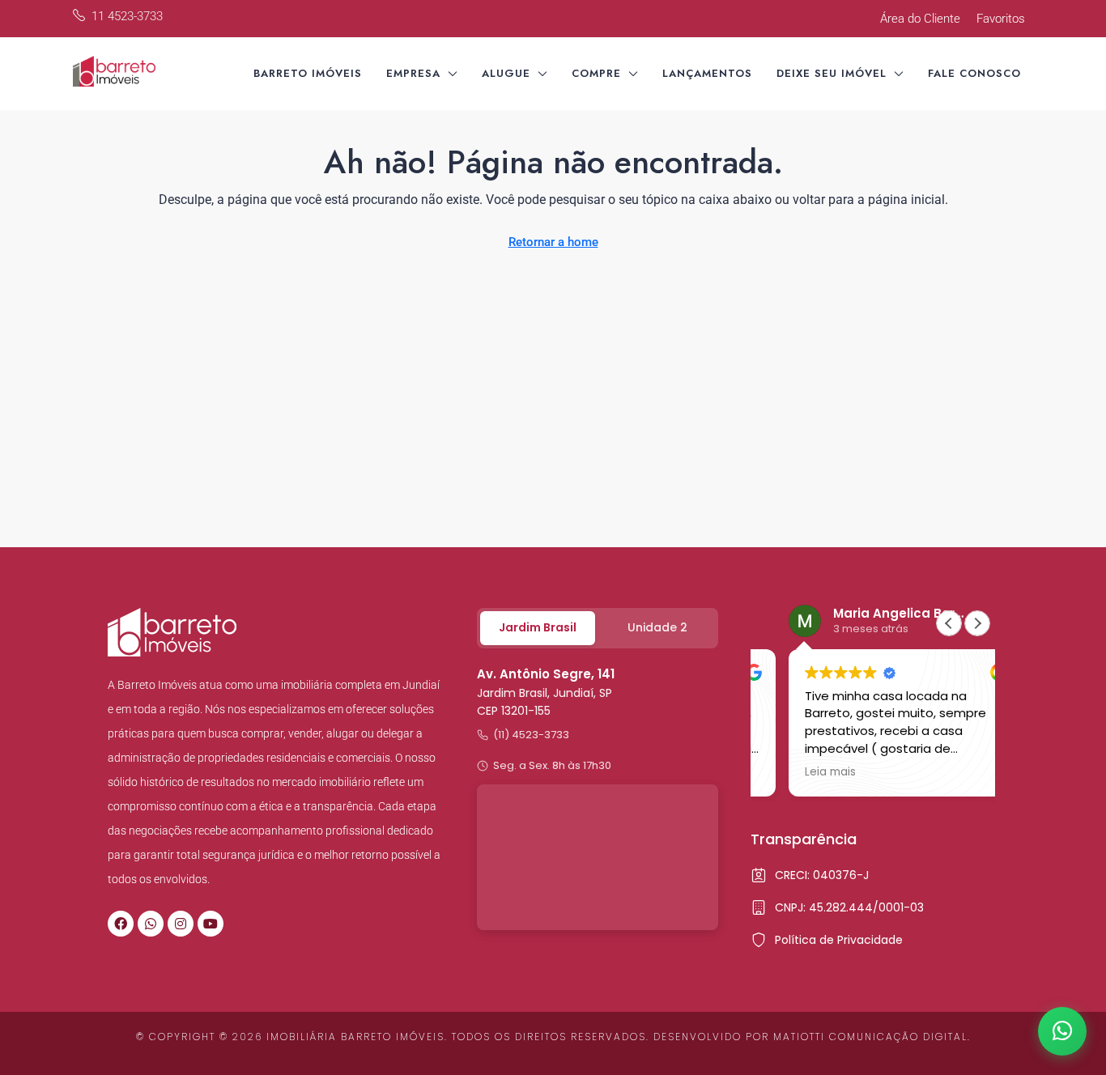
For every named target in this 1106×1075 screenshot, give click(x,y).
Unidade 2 (657, 627)
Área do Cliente (920, 18)
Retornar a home (553, 242)
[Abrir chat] (1062, 1031)
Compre (596, 73)
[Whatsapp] (151, 924)
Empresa (413, 73)
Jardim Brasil (537, 627)
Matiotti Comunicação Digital (870, 1036)
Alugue (506, 73)
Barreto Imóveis (307, 73)
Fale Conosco (974, 73)
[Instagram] (181, 924)
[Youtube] (210, 924)
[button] (977, 623)
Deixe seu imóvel (831, 73)
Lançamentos (707, 73)
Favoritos (1000, 18)
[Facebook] (121, 924)
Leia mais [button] (798, 772)
